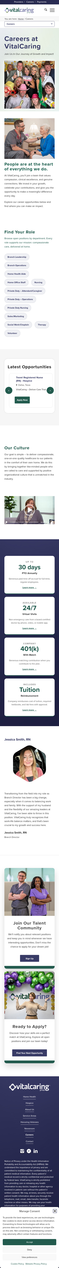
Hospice (29, 1102)
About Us (29, 1109)
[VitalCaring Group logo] (19, 10)
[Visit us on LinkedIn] (36, 1151)
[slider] (24, 522)
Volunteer (12, 333)
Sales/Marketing (16, 316)
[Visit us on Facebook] (29, 1151)
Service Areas (29, 1115)
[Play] (6, 522)
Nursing (38, 282)
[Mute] (52, 522)
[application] (29, 510)
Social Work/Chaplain (18, 324)
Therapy (42, 324)
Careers (11, 24)
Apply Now (22, 400)
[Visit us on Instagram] (22, 1151)
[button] (55, 1211)
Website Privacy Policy (36, 1263)
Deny (29, 1250)
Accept (29, 1242)
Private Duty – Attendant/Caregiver (25, 290)
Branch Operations (17, 265)
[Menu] (51, 10)
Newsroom (29, 1128)
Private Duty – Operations (20, 299)
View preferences (29, 1257)
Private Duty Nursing (18, 307)
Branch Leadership (17, 257)
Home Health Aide (17, 273)
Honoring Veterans (30, 1122)
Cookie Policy (17, 1263)
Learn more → (30, 587)
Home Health (29, 1096)
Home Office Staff (16, 282)
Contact (29, 1141)
